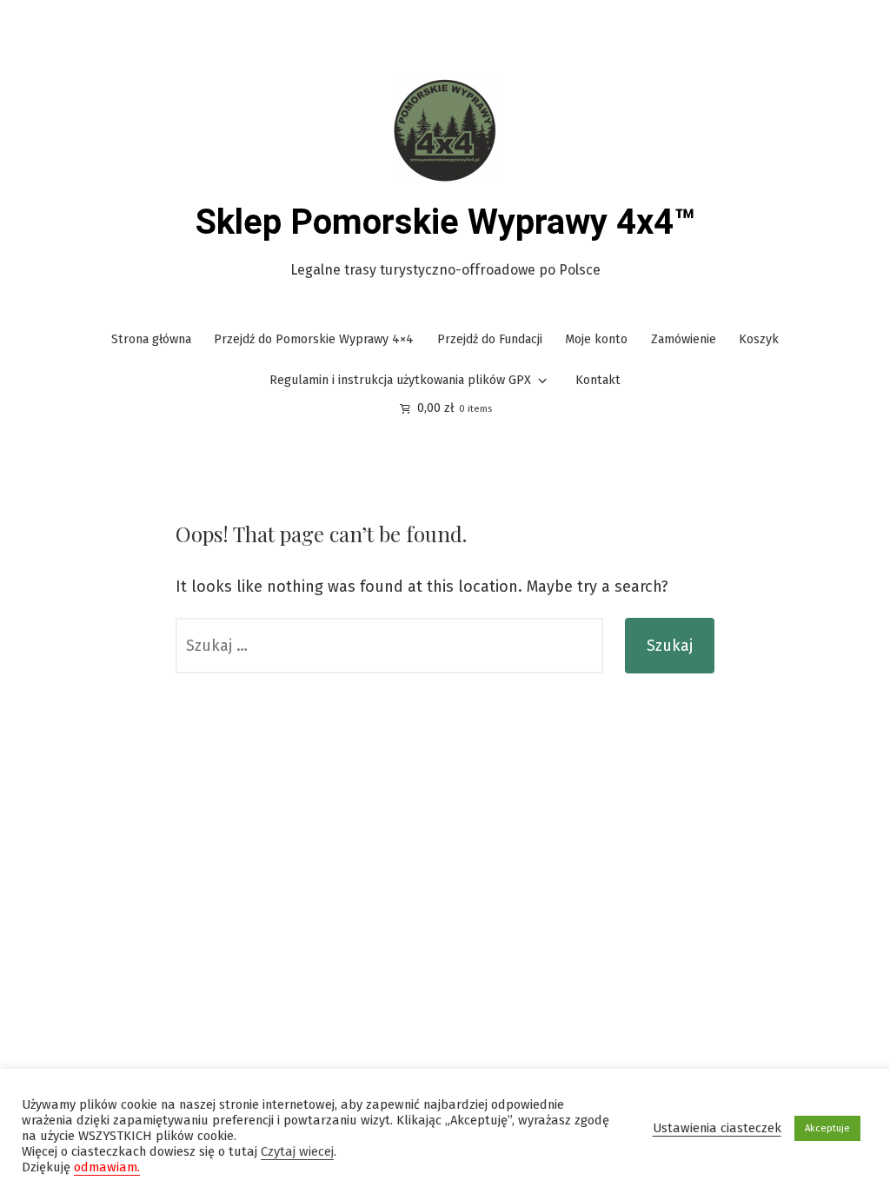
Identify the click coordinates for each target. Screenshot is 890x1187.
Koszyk (759, 339)
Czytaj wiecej (297, 1151)
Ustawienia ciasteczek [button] (717, 1128)
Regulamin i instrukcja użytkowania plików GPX (400, 380)
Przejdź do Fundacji (489, 339)
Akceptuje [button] (827, 1128)
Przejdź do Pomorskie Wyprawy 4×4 (314, 339)
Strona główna (151, 339)
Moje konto (596, 339)
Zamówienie (683, 339)
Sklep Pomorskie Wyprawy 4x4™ (445, 222)
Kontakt (598, 380)
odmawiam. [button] (107, 1167)
